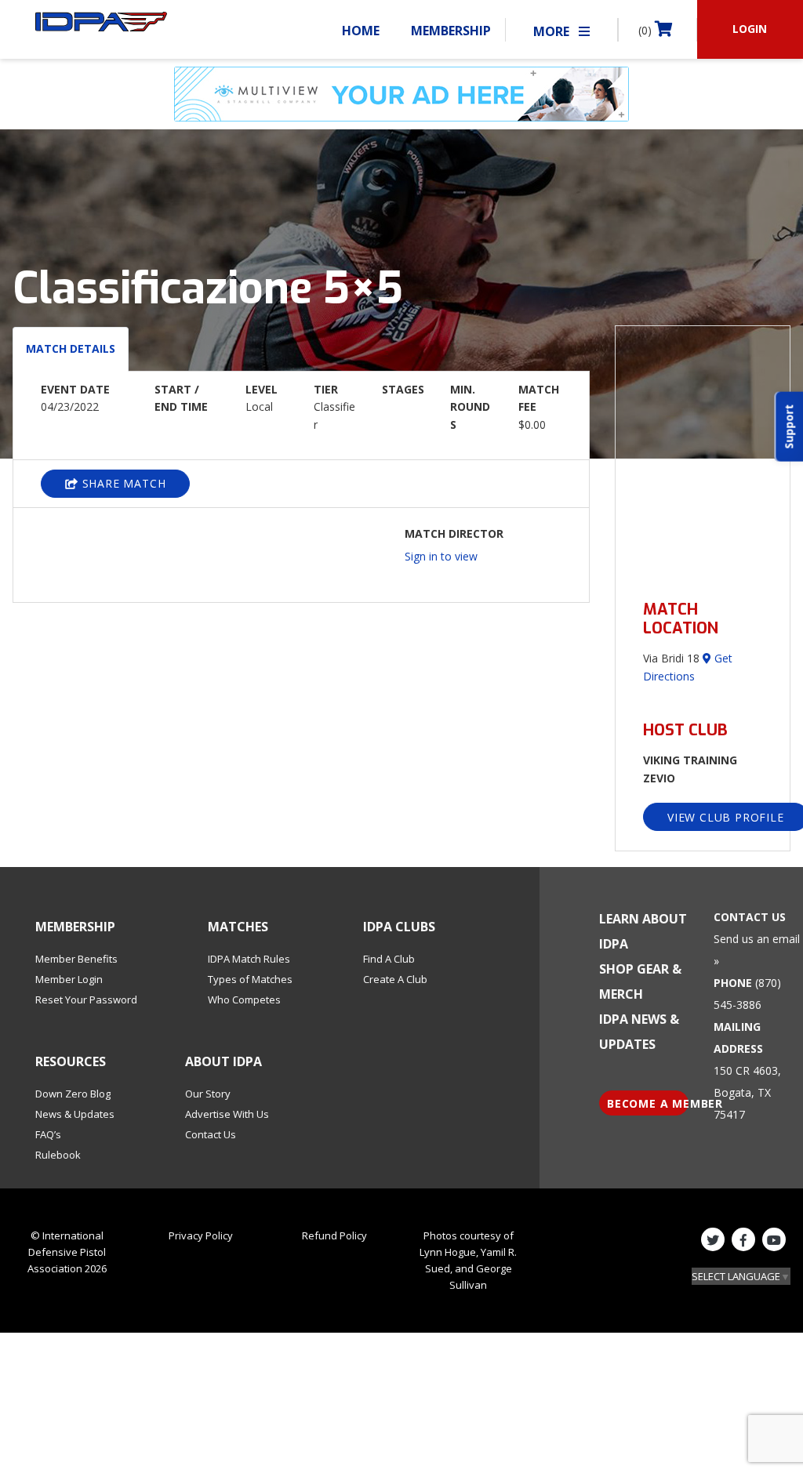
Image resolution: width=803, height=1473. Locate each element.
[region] (703, 453)
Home (361, 30)
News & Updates (74, 1114)
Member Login (69, 979)
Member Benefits (76, 959)
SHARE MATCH (122, 483)
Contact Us (210, 1134)
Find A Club (389, 959)
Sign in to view (441, 556)
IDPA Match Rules (249, 959)
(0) (646, 30)
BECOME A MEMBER (648, 1103)
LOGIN (749, 28)
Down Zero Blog (73, 1094)
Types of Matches (250, 979)
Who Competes (244, 999)
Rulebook (58, 1155)
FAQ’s (48, 1134)
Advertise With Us (227, 1114)
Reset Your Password (86, 999)
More (552, 31)
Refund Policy (334, 1235)
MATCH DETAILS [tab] (70, 348)
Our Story (208, 1094)
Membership (451, 30)
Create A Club (395, 979)
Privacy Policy (201, 1235)
